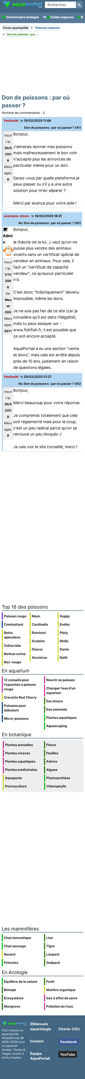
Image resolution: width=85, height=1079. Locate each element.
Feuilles (52, 753)
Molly (64, 641)
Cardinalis (40, 624)
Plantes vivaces (17, 753)
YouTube (67, 1054)
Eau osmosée (56, 709)
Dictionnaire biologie (22, 17)
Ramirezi (39, 633)
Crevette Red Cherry (20, 697)
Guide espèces (62, 17)
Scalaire (38, 641)
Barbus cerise (15, 654)
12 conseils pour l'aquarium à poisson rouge (20, 684)
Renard (9, 954)
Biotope (10, 990)
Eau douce (54, 701)
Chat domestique (17, 938)
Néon (36, 616)
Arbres (51, 761)
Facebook (68, 1042)
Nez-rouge (12, 662)
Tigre (50, 946)
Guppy (65, 616)
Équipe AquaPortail (40, 1055)
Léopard (53, 954)
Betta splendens (12, 635)
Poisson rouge (15, 616)
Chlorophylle (56, 786)
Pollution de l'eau (59, 1006)
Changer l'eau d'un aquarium (60, 690)
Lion (49, 938)
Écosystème (14, 998)
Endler (65, 624)
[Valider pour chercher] (79, 5)
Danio (64, 649)
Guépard (53, 963)
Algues (51, 770)
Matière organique (60, 990)
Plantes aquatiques (61, 718)
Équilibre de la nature (20, 981)
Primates (11, 963)
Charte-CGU (69, 1029)
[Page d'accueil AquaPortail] (22, 7)
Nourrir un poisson (60, 680)
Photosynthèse (58, 778)
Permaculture (16, 786)
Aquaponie (13, 778)
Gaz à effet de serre (61, 998)
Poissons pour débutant (15, 708)
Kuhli (63, 657)
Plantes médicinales (21, 770)
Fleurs (51, 745)
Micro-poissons (16, 718)
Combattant (13, 624)
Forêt (50, 981)
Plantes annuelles (19, 745)
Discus (37, 649)
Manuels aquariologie (40, 1026)
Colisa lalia (12, 645)
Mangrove (12, 1006)
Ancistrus (39, 657)
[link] (22, 4)
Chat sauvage (15, 946)
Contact (37, 1041)
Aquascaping (56, 726)
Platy (64, 633)
